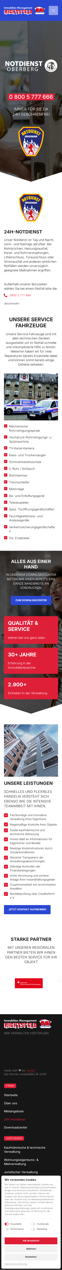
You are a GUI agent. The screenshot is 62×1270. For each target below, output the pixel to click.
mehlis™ (31, 1070)
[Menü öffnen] (53, 10)
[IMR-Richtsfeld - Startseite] (24, 10)
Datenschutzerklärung (16, 1264)
